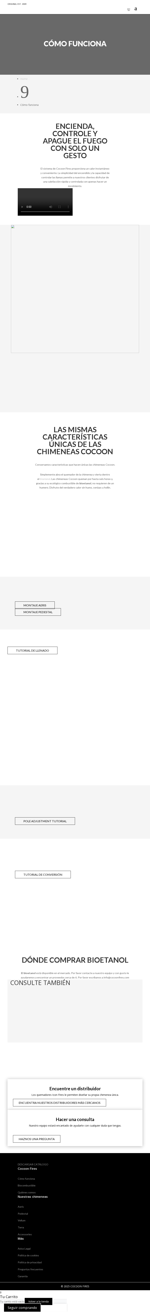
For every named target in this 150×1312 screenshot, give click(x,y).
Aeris (21, 1206)
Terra (21, 1227)
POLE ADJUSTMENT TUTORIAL (45, 821)
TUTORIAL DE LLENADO (32, 650)
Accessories (25, 1234)
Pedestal (23, 1213)
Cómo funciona (26, 1178)
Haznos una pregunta (37, 1139)
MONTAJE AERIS (34, 605)
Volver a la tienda (38, 1301)
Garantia (23, 1276)
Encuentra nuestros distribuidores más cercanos (59, 1102)
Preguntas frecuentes (30, 1269)
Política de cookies (28, 1255)
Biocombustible (26, 1185)
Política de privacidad (30, 1262)
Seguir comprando (22, 1307)
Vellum (21, 1220)
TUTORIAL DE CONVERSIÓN (42, 874)
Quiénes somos (27, 1192)
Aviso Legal (24, 1248)
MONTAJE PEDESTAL (37, 612)
